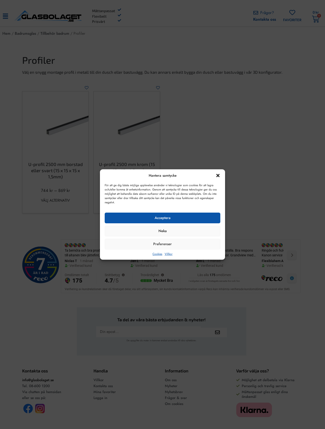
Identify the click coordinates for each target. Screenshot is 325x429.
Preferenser (162, 244)
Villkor (168, 254)
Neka (162, 231)
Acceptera (163, 217)
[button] (218, 175)
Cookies (157, 254)
